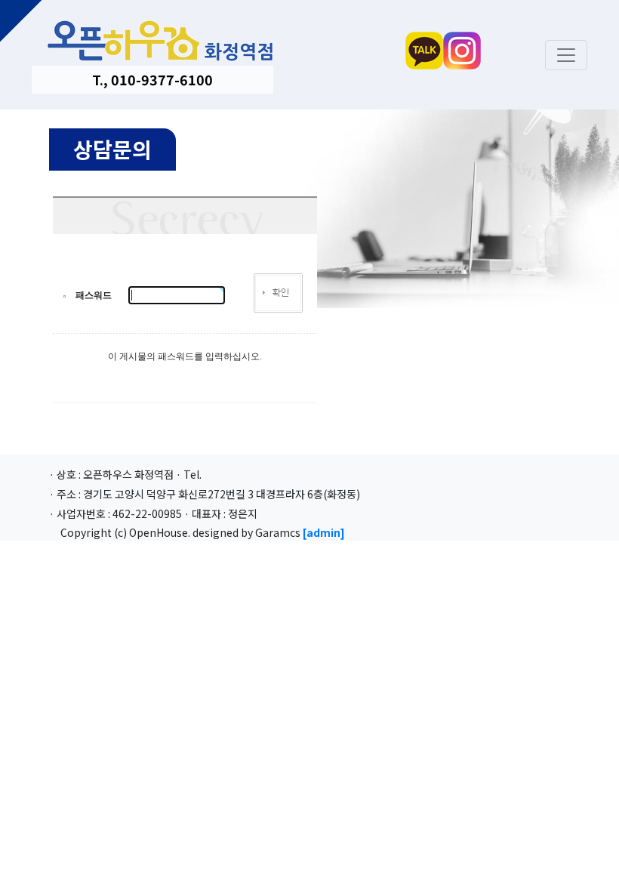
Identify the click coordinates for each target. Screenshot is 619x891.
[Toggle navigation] (566, 55)
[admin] (324, 532)
